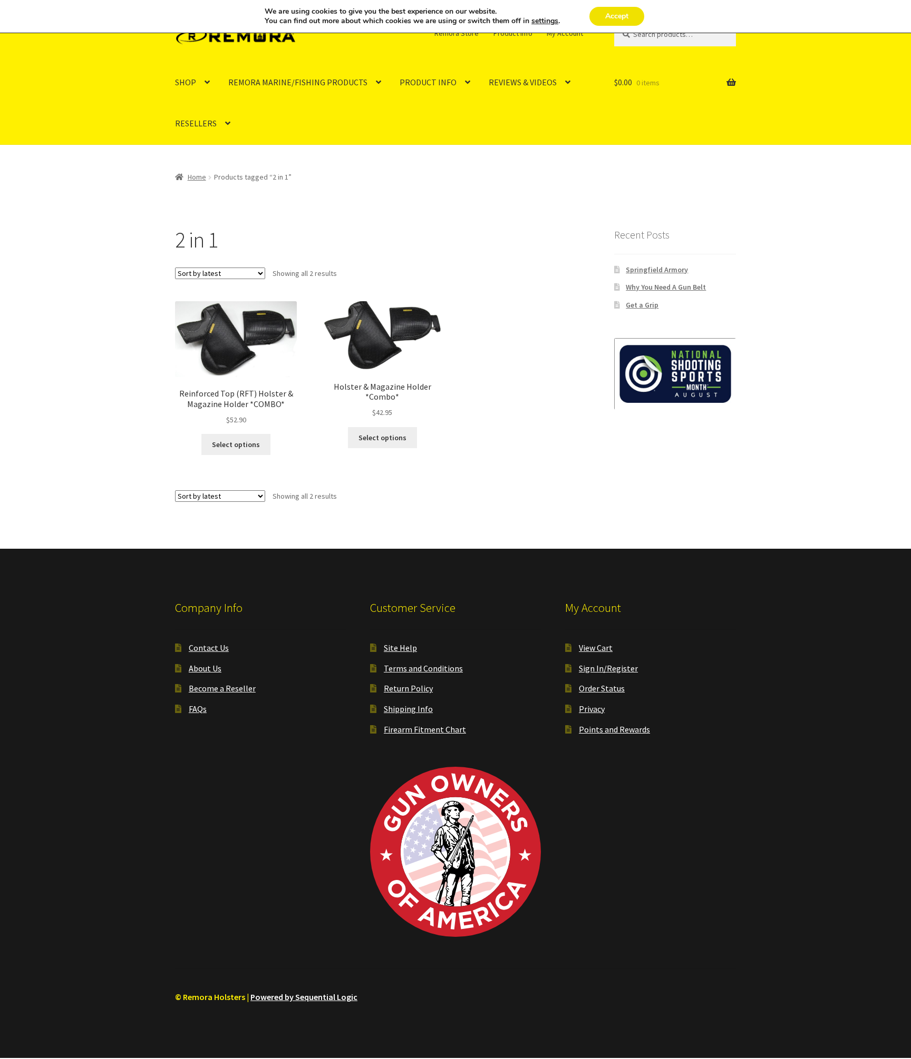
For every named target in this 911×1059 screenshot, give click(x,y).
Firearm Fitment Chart (425, 729)
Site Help (400, 647)
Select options (236, 444)
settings (544, 21)
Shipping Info (408, 709)
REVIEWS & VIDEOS (523, 82)
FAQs (198, 709)
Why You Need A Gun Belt (666, 287)
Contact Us (209, 647)
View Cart (596, 647)
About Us (205, 668)
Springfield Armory (657, 269)
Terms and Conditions (423, 668)
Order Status (602, 688)
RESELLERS (196, 123)
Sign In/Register (608, 668)
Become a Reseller (222, 688)
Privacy (592, 709)
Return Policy (408, 688)
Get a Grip (642, 305)
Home (197, 177)
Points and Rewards (614, 729)
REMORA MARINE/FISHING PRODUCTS (297, 82)
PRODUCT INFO (428, 82)
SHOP (185, 82)
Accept (616, 16)
